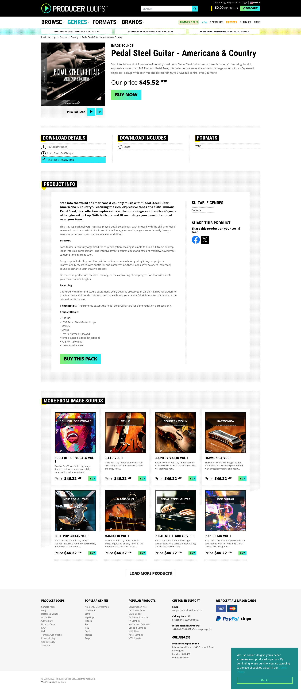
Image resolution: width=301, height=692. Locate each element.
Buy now (126, 94)
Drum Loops (135, 613)
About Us (46, 617)
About (217, 2)
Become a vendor (50, 613)
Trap (87, 638)
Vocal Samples (136, 634)
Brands (132, 22)
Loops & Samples (137, 627)
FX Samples (134, 620)
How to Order (48, 624)
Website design (49, 682)
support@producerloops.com (187, 610)
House (88, 620)
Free (257, 22)
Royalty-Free (67, 159)
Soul (87, 631)
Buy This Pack (80, 358)
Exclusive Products (138, 617)
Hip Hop (89, 617)
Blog (223, 2)
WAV (197, 146)
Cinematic (90, 610)
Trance (88, 634)
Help (229, 2)
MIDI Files (134, 631)
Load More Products (150, 573)
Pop (87, 624)
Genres (77, 22)
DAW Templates (137, 610)
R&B (87, 627)
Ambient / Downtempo (97, 606)
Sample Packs (48, 606)
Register (236, 2)
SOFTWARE (216, 22)
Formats (104, 22)
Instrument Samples (139, 624)
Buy (92, 478)
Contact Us (47, 620)
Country (196, 210)
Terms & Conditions (51, 634)
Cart (250, 8)
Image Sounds (122, 45)
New (204, 22)
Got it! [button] (265, 680)
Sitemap (45, 645)
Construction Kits (137, 606)
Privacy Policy (48, 638)
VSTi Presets (135, 638)
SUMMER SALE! (188, 22)
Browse (51, 22)
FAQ (43, 627)
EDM (87, 613)
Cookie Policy (48, 641)
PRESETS (231, 22)
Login (245, 2)
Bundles (245, 22)
